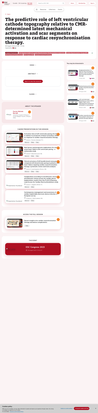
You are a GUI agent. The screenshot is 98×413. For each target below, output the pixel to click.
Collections (52, 9)
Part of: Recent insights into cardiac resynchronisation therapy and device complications (42, 52)
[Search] (63, 3)
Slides (32, 142)
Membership (82, 3)
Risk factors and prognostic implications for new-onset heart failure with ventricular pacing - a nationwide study (41, 149)
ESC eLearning (22, 3)
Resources (43, 9)
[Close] (95, 408)
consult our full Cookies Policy (16, 411)
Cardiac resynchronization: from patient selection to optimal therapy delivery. (86, 117)
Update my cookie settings (67, 408)
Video (37, 142)
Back (8, 14)
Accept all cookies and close (82, 408)
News (72, 3)
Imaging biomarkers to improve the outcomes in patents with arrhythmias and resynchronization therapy (86, 73)
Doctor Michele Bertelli (18, 112)
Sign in (92, 3)
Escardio (15, 3)
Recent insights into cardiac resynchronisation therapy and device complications (40, 221)
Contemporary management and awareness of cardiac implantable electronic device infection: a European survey (40, 194)
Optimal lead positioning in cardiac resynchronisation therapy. (86, 87)
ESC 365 (29, 3)
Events (60, 9)
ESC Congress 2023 (35, 247)
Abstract (27, 142)
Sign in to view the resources (33, 81)
